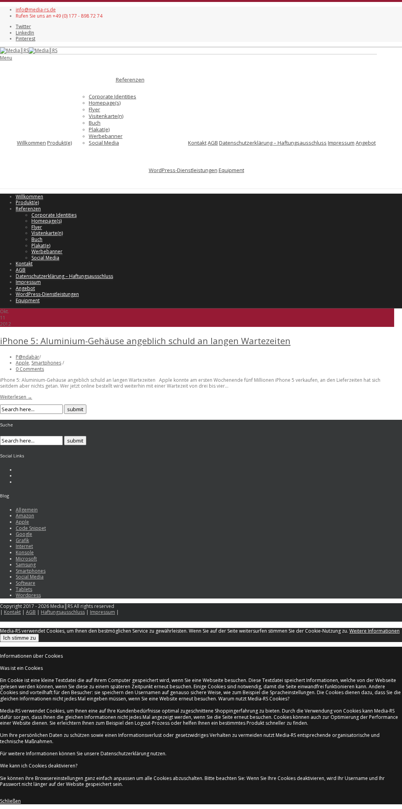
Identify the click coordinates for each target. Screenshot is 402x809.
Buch (94, 122)
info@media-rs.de (36, 9)
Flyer (94, 109)
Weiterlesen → (16, 397)
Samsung (26, 564)
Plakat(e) (99, 129)
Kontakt (197, 142)
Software (25, 583)
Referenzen (130, 79)
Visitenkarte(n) (106, 116)
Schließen (10, 801)
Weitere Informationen (374, 631)
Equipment (231, 170)
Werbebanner (105, 136)
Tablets (24, 589)
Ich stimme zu (19, 638)
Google (24, 534)
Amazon (25, 515)
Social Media (104, 142)
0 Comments (30, 369)
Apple (22, 362)
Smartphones (46, 362)
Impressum (341, 142)
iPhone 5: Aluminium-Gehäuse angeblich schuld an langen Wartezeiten (145, 340)
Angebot (366, 142)
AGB (213, 142)
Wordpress (28, 595)
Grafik (22, 540)
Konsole (25, 552)
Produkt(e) (59, 142)
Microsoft (26, 558)
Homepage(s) (105, 102)
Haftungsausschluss (63, 612)
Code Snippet (31, 528)
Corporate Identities (112, 96)
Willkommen (31, 142)
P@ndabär (27, 357)
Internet (24, 546)
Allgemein (27, 509)
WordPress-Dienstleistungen (183, 170)
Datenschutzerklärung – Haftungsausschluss (273, 142)
